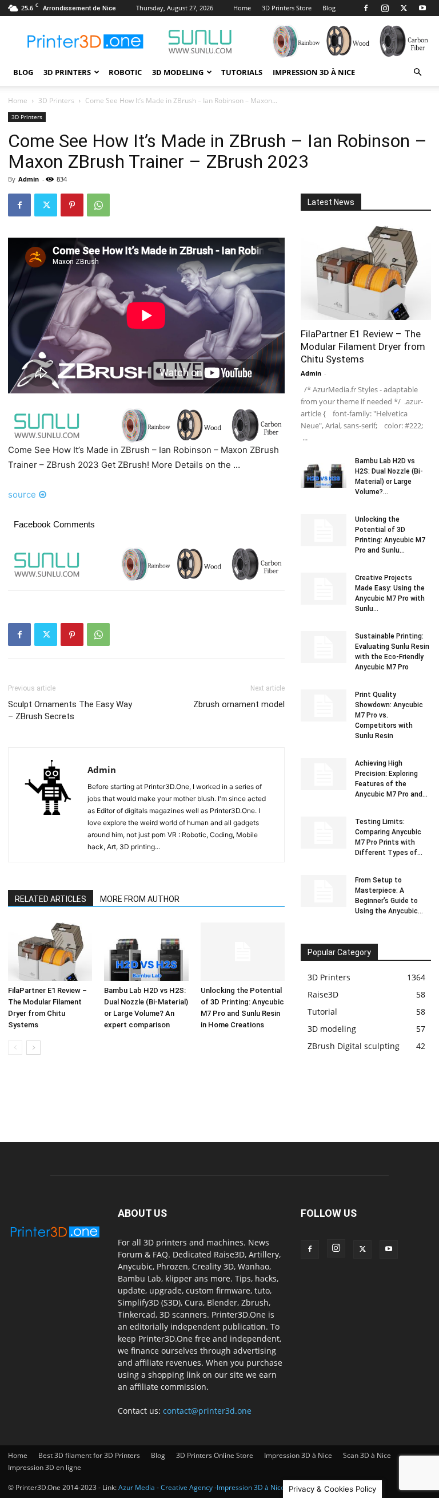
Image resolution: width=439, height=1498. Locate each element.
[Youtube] (422, 8)
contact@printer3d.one (207, 1410)
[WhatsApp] (98, 205)
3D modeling (177, 72)
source (22, 494)
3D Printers (67, 72)
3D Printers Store (287, 7)
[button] (417, 72)
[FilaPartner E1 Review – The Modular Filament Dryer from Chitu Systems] (50, 951)
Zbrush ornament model (239, 704)
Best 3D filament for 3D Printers (89, 1455)
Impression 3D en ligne (44, 1467)
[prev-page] (15, 1047)
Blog (329, 7)
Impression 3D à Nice (314, 72)
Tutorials (241, 72)
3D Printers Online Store (214, 1455)
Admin (28, 179)
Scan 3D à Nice (367, 1455)
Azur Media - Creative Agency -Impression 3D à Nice (201, 1487)
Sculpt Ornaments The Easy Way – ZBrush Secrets (70, 710)
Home (242, 7)
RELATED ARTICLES (50, 899)
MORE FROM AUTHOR (139, 899)
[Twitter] (403, 8)
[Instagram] (384, 8)
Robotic (125, 72)
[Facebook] (365, 8)
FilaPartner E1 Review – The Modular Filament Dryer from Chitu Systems (363, 346)
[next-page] (33, 1047)
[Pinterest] (72, 205)
